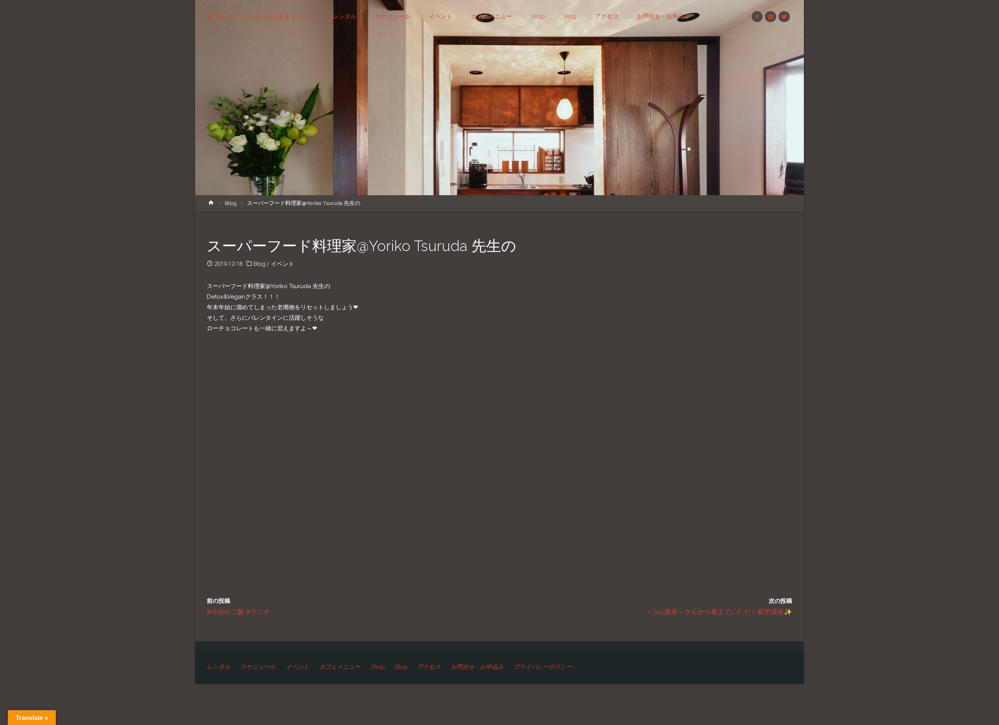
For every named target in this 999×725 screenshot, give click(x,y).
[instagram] (770, 16)
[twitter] (784, 16)
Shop (377, 666)
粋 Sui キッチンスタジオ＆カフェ (259, 16)
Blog (230, 203)
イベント (282, 263)
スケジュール (258, 666)
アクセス (429, 666)
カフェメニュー (339, 666)
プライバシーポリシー (543, 666)
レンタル (218, 666)
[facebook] (757, 16)
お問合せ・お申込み (477, 666)
